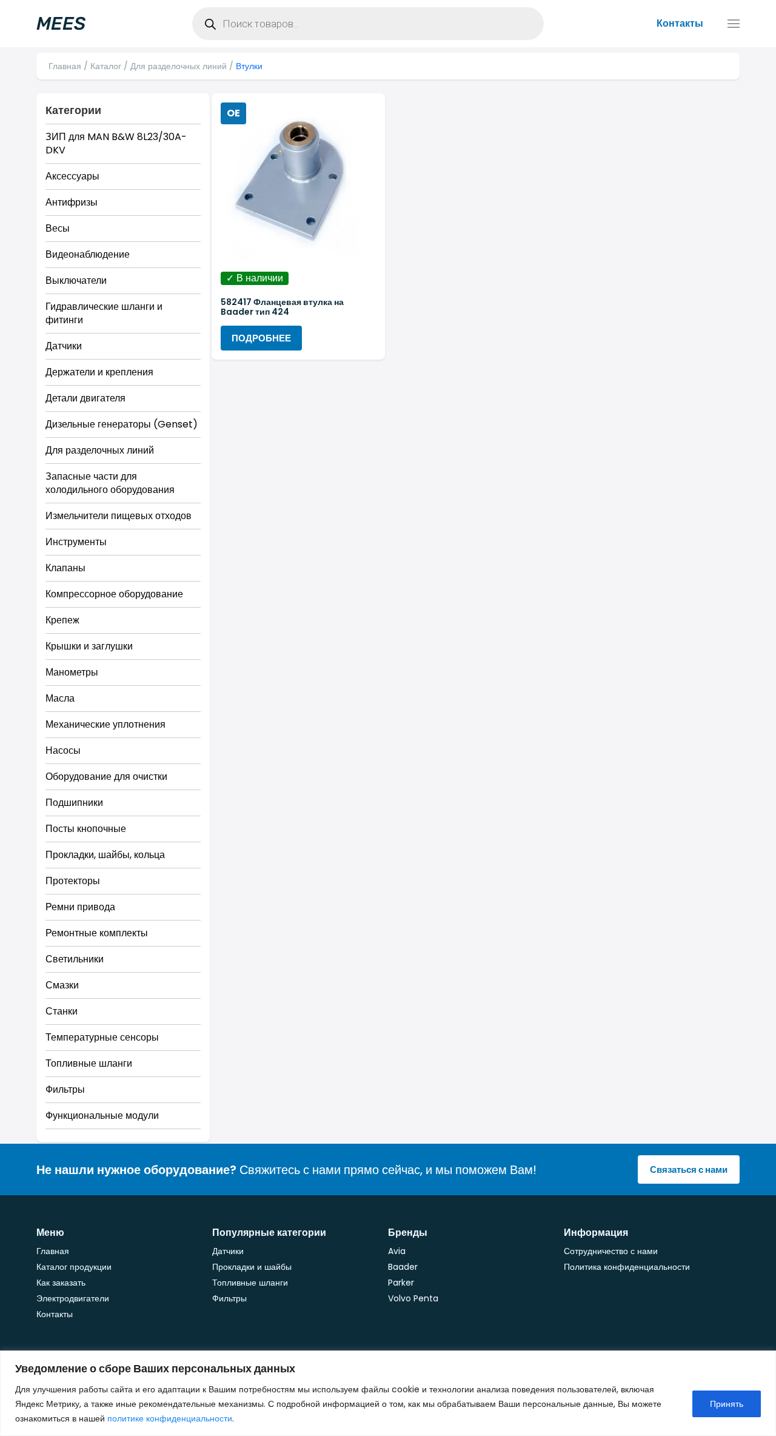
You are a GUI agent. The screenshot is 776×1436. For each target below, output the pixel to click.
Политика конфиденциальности (627, 1267)
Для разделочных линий (178, 66)
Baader (403, 1267)
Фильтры (229, 1298)
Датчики (228, 1251)
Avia (397, 1251)
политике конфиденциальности (169, 1418)
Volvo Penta (413, 1298)
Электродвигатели (72, 1298)
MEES (60, 24)
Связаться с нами (689, 1169)
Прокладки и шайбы (252, 1267)
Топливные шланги (250, 1283)
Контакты (680, 24)
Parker (401, 1283)
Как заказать (60, 1283)
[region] (388, 1393)
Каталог (105, 66)
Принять (726, 1404)
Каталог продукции (74, 1267)
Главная (64, 66)
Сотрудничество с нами (611, 1251)
